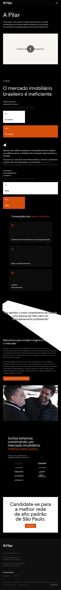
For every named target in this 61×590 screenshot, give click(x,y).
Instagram (6, 576)
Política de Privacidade (23, 584)
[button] (56, 3)
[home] (7, 3)
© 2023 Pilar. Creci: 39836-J (9, 584)
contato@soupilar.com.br (11, 553)
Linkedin (16, 576)
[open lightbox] (30, 48)
